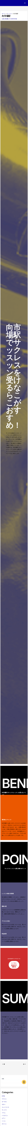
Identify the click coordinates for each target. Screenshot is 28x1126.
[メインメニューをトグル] (25, 3)
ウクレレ (4, 1099)
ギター (3, 1104)
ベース (3, 1121)
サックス (4, 1110)
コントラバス (5, 1107)
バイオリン (5, 1115)
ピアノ (3, 1118)
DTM (3, 1096)
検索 (3, 1078)
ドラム (3, 1112)
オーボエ (4, 1101)
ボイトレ (4, 1124)
